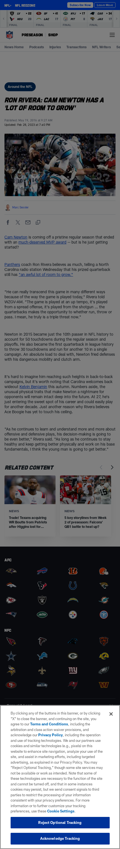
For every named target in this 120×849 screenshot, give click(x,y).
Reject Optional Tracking (59, 822)
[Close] (111, 714)
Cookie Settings (61, 811)
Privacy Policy (50, 735)
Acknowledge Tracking (60, 838)
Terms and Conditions (49, 724)
